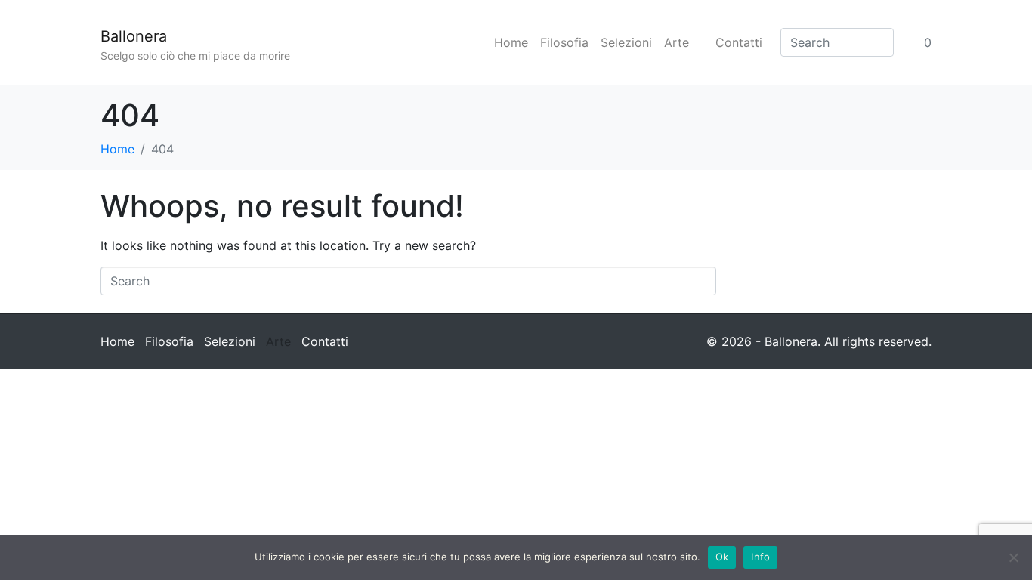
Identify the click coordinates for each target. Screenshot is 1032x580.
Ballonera (133, 36)
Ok (722, 557)
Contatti (738, 42)
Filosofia (564, 42)
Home (511, 42)
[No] (1013, 557)
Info (760, 557)
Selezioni (626, 42)
